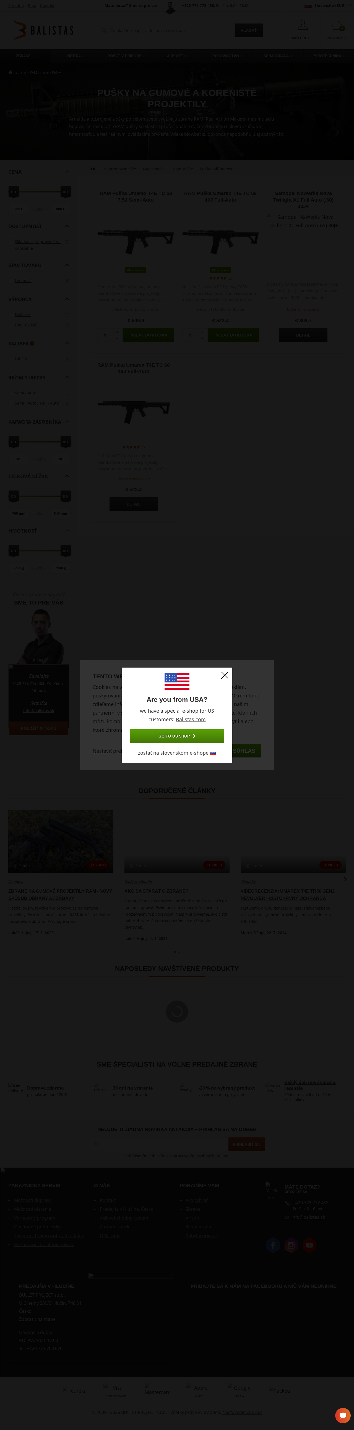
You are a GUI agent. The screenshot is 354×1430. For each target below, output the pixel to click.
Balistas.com (191, 719)
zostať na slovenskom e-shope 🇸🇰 (177, 752)
